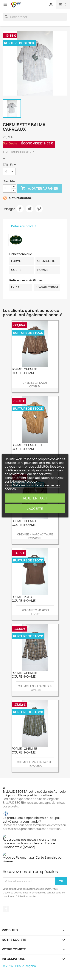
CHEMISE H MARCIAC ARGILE (35, 762)
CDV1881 (35, 614)
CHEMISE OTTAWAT (35, 382)
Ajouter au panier (39, 188)
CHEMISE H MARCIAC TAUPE (35, 534)
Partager (20, 208)
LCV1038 (35, 690)
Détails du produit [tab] (24, 226)
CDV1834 (35, 386)
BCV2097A (35, 766)
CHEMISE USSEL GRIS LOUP (35, 686)
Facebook (6, 909)
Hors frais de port (20, 151)
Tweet (29, 208)
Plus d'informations (19, 485)
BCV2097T (35, 538)
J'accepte (35, 508)
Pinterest (39, 208)
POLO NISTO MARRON (35, 610)
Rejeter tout (35, 498)
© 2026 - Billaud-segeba (19, 966)
